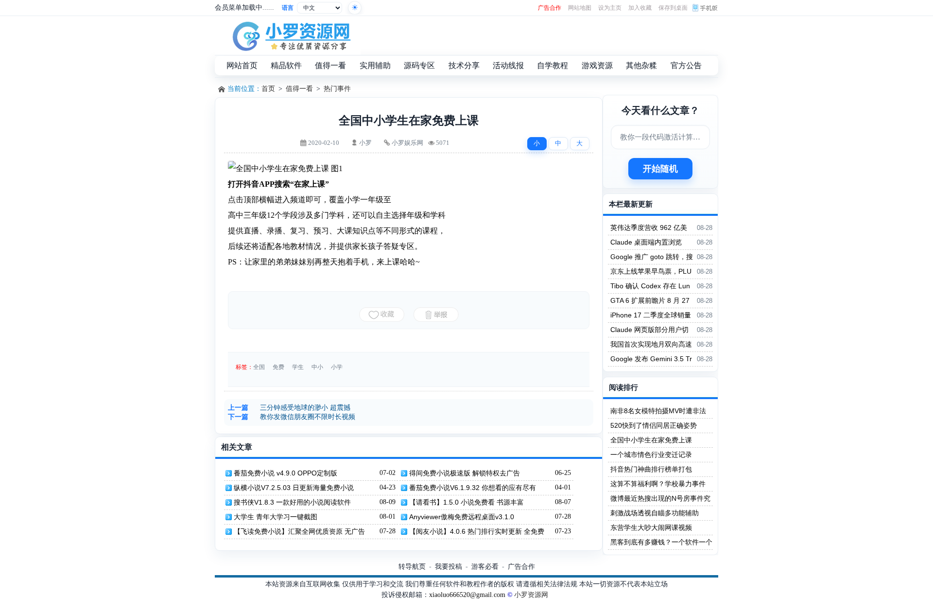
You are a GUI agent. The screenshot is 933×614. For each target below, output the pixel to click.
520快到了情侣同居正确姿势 (653, 425)
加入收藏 (640, 7)
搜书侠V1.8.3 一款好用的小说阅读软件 (292, 502)
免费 (278, 367)
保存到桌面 (673, 7)
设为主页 (610, 7)
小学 (337, 367)
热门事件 (337, 88)
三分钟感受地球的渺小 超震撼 (305, 407)
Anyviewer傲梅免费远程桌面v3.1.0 (461, 517)
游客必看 (485, 566)
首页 (268, 88)
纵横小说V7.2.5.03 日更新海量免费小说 (294, 487)
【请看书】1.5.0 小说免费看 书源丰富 (466, 502)
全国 (259, 367)
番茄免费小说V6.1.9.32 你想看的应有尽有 (472, 487)
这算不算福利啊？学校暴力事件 (658, 484)
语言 (288, 7)
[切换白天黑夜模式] (355, 8)
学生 (298, 367)
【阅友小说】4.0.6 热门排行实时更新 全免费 (476, 531)
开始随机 (660, 169)
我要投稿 (448, 566)
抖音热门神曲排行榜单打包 (651, 469)
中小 (317, 367)
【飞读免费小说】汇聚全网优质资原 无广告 (299, 531)
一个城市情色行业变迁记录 (651, 454)
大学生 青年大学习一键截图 (275, 517)
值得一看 (299, 88)
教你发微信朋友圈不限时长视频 (307, 417)
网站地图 (579, 7)
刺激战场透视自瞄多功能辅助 (654, 513)
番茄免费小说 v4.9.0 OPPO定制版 (285, 473)
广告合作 (549, 7)
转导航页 (412, 566)
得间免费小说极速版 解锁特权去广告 (464, 473)
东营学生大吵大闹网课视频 (651, 527)
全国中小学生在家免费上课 (651, 440)
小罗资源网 (531, 594)
